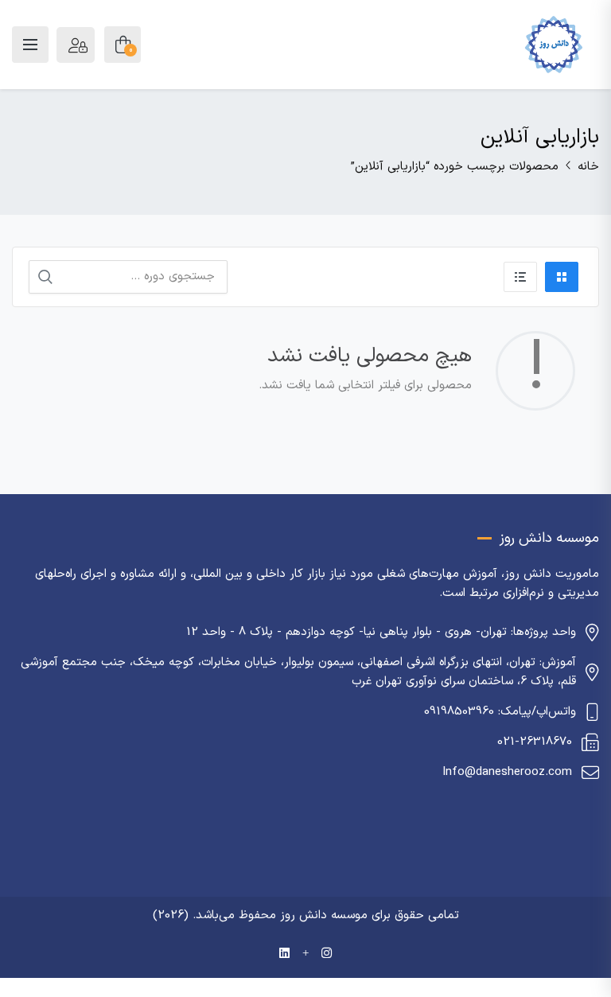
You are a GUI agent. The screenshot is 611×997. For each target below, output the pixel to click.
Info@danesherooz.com (507, 772)
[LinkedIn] (284, 954)
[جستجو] (45, 277)
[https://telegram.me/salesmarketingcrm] (305, 954)
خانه (588, 167)
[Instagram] (326, 954)
